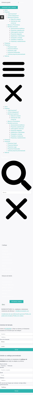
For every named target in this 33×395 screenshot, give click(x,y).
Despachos (5, 251)
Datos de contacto (16, 19)
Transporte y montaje (16, 37)
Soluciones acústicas (8, 271)
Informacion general (13, 17)
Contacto (21, 2)
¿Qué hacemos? (12, 14)
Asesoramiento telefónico (18, 28)
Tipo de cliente (3, 364)
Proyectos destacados (8, 284)
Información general (18, 314)
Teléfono (2, 377)
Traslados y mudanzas (17, 39)
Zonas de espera (6, 268)
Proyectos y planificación (17, 30)
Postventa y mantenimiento (18, 41)
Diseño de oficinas (7, 290)
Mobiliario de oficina (7, 287)
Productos (7, 43)
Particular (10, 365)
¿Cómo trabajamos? (13, 15)
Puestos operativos (7, 254)
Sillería (4, 265)
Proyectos (7, 45)
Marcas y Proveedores (14, 25)
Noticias (7, 56)
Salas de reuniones (7, 263)
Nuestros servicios (13, 26)
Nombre (2, 367)
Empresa (7, 12)
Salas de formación (7, 260)
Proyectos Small (12, 47)
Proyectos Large (12, 50)
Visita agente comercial (17, 32)
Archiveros (5, 248)
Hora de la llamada (4, 339)
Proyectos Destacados (14, 52)
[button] (16, 176)
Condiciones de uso (7, 314)
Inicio (6, 10)
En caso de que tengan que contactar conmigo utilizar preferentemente (13, 383)
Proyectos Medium (13, 48)
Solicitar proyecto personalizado (16, 54)
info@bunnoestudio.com (22, 311)
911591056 (8, 328)
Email (1, 372)
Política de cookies (18, 316)
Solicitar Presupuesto (8, 296)
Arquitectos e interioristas (17, 36)
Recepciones (5, 257)
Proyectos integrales (16, 34)
